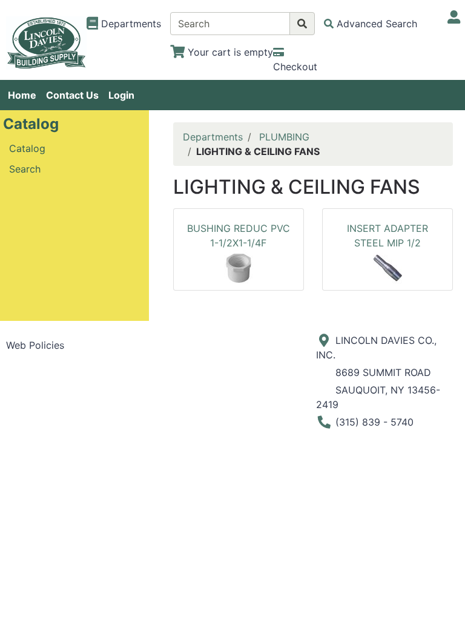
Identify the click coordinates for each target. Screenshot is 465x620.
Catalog (27, 148)
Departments (213, 137)
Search (25, 169)
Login (121, 95)
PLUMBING (284, 137)
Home (22, 95)
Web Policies (35, 345)
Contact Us (72, 95)
